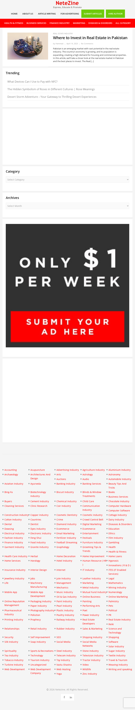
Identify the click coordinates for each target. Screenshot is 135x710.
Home (14, 13)
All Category (123, 23)
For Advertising (70, 13)
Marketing (79, 23)
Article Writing (47, 13)
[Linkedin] (71, 696)
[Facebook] (64, 696)
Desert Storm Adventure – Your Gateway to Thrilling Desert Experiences (51, 97)
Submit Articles (93, 13)
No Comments (87, 43)
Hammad (59, 43)
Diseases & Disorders (100, 23)
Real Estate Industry (63, 33)
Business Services (36, 23)
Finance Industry (60, 23)
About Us (27, 13)
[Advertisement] (67, 137)
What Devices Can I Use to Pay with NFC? (32, 81)
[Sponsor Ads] (67, 346)
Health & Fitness (13, 23)
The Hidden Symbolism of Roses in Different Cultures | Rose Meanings (51, 89)
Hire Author (115, 13)
